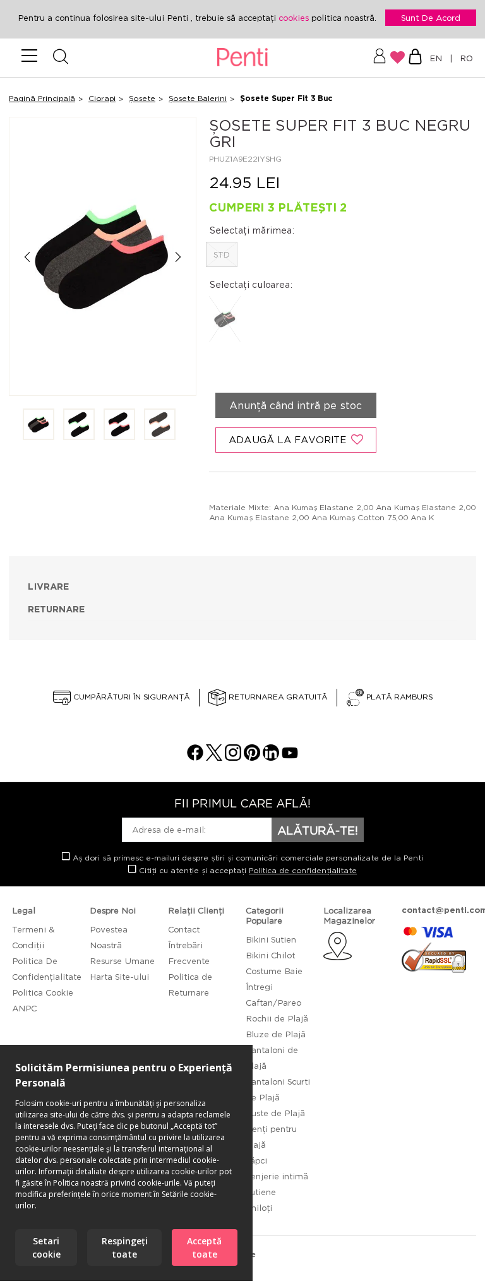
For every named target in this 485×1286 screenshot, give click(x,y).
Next (178, 257)
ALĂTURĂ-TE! (317, 830)
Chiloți (259, 1208)
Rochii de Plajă (277, 1018)
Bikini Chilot (270, 955)
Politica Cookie (42, 992)
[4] (160, 425)
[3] (119, 425)
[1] (38, 425)
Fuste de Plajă (275, 1113)
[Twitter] (214, 757)
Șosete (142, 98)
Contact (184, 929)
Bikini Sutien (271, 939)
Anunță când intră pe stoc (295, 405)
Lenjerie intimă (277, 1176)
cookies (294, 18)
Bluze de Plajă (276, 1034)
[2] (79, 425)
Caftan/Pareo (273, 1002)
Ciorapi (102, 98)
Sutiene (261, 1192)
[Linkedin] (271, 757)
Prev (27, 257)
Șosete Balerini (198, 98)
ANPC (24, 1008)
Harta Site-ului (119, 977)
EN (438, 58)
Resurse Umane (122, 961)
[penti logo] (242, 58)
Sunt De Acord (430, 18)
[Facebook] (195, 757)
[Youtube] (290, 757)
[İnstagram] (233, 757)
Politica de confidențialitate (303, 870)
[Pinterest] (252, 757)
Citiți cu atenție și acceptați (246, 870)
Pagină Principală (42, 98)
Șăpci (256, 1160)
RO (464, 58)
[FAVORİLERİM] (397, 57)
